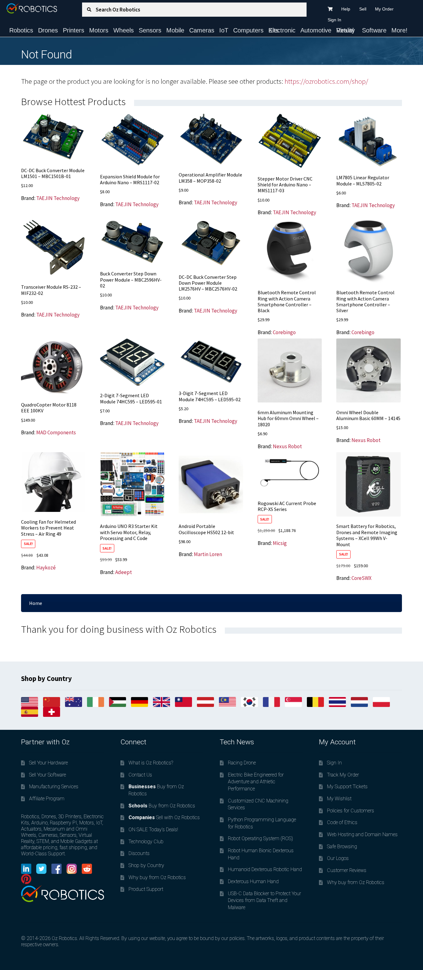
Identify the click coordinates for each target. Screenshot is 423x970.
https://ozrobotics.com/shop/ (326, 81)
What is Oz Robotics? (151, 763)
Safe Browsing (342, 846)
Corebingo (284, 332)
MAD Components (56, 432)
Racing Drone (242, 763)
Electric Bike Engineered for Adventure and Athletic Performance (256, 782)
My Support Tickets (347, 786)
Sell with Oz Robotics (164, 817)
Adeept (123, 572)
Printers (73, 30)
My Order (384, 8)
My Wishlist (339, 799)
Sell (362, 8)
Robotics (21, 30)
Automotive (315, 30)
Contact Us (140, 775)
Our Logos (338, 858)
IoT (223, 30)
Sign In (334, 19)
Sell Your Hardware (48, 763)
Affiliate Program (46, 799)
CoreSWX (361, 578)
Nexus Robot (287, 446)
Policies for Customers (350, 811)
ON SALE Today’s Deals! (153, 829)
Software (374, 30)
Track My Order (343, 775)
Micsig (280, 543)
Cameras (201, 30)
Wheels (123, 30)
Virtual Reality (345, 30)
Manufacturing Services (53, 786)
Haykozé (46, 567)
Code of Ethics (342, 822)
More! (399, 30)
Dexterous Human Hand (253, 881)
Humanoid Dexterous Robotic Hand (265, 869)
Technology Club (146, 841)
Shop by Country (146, 865)
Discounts (139, 853)
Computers (248, 30)
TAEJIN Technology (58, 198)
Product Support (146, 889)
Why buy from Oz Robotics (157, 877)
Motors (98, 30)
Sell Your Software (47, 775)
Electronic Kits (281, 30)
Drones (48, 30)
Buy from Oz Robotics (162, 806)
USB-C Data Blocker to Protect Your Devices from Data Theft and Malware (264, 900)
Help (345, 8)
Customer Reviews (346, 870)
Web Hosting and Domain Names (362, 834)
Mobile (175, 30)
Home (35, 603)
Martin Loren (208, 554)
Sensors (150, 30)
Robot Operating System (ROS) (260, 838)
